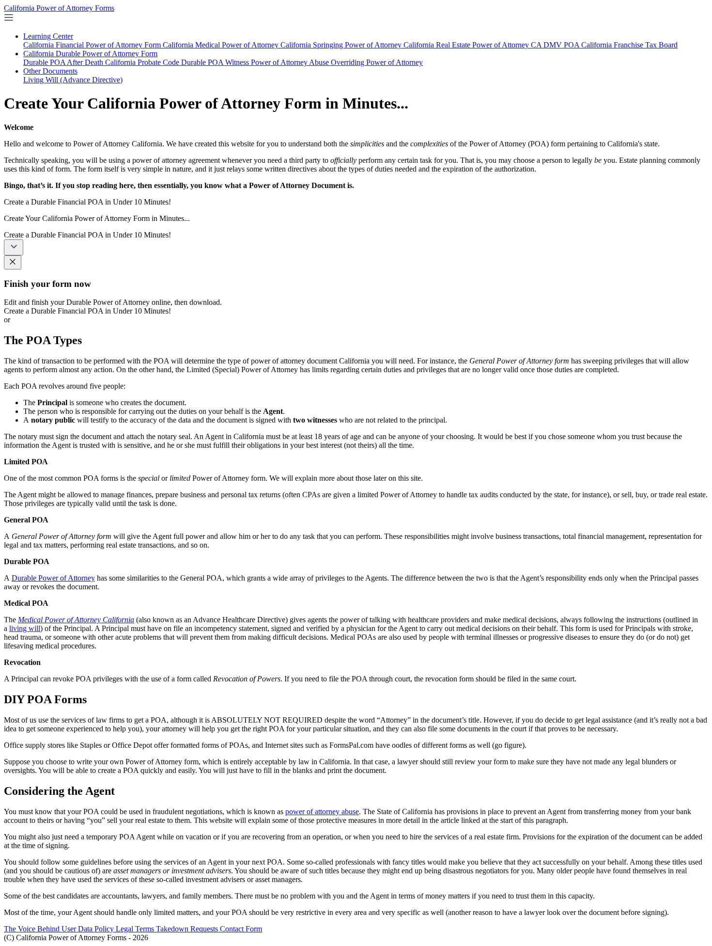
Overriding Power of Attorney (377, 62)
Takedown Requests (188, 929)
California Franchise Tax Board (629, 45)
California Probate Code (143, 62)
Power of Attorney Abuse (291, 62)
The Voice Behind (33, 929)
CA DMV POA (556, 45)
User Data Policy (89, 929)
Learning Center (48, 36)
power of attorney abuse (322, 811)
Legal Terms (136, 929)
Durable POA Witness (216, 62)
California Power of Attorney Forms (59, 8)
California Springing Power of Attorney (341, 45)
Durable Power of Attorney (53, 578)
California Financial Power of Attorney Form (93, 45)
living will (24, 628)
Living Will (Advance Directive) (73, 80)
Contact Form (241, 929)
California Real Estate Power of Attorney (467, 45)
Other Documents (50, 71)
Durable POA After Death (64, 62)
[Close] (12, 262)
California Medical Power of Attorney (221, 45)
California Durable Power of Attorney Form (90, 53)
